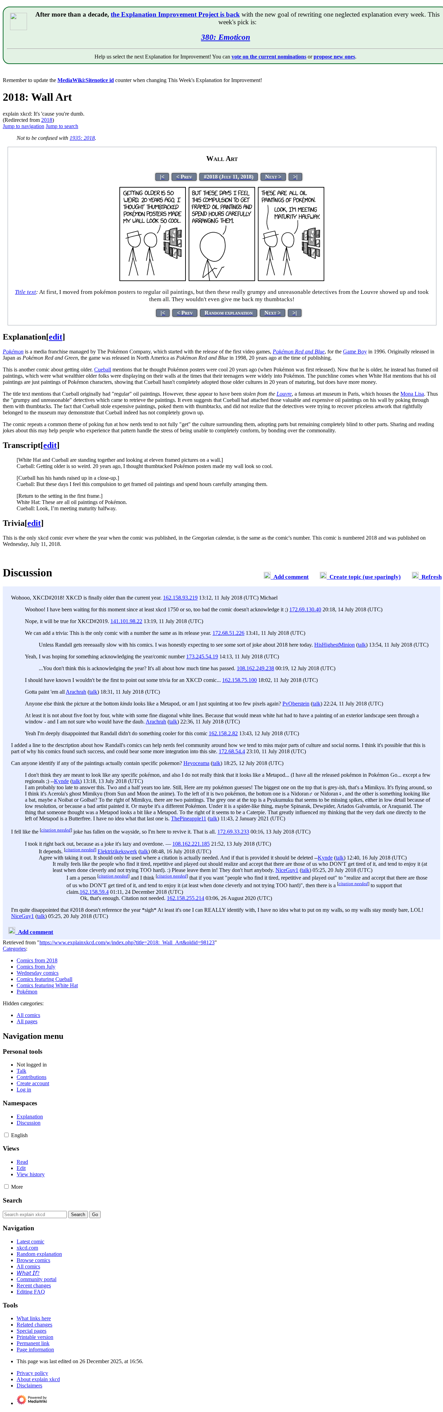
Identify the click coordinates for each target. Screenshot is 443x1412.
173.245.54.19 (202, 656)
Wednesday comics (37, 973)
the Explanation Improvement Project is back (175, 14)
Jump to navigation (23, 126)
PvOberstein (295, 704)
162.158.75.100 (239, 680)
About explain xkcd (38, 1379)
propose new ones (334, 57)
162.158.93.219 (180, 598)
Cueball (102, 369)
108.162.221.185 (191, 844)
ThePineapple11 (188, 818)
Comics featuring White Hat (47, 985)
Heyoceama (196, 763)
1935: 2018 (82, 138)
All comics (28, 1015)
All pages (27, 1021)
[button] (6, 1135)
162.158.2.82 (223, 733)
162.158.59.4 (94, 892)
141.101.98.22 (126, 621)
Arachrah (76, 692)
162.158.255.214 (185, 898)
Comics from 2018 (37, 960)
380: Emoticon (225, 37)
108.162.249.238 (255, 668)
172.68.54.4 (232, 751)
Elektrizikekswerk (117, 851)
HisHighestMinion (334, 645)
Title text (25, 292)
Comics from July (36, 967)
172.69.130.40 (305, 609)
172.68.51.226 (228, 633)
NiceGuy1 (286, 870)
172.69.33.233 (233, 832)
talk (362, 645)
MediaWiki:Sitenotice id (85, 80)
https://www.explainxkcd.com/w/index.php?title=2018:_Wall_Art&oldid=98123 (127, 942)
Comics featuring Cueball (44, 979)
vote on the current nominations (269, 57)
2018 (46, 120)
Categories (14, 949)
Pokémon (27, 992)
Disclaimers (29, 1385)
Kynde (61, 781)
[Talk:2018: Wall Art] (267, 577)
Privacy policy (32, 1373)
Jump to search (62, 126)
